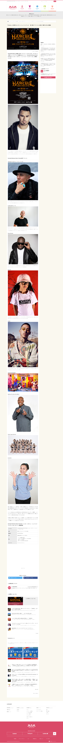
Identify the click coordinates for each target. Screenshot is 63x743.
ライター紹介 (48, 738)
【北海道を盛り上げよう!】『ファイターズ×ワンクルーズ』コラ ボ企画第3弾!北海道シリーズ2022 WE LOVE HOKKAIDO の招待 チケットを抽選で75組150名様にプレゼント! (48, 50)
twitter (45, 733)
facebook (14, 733)
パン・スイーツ (29, 715)
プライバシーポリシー (22, 738)
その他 (47, 712)
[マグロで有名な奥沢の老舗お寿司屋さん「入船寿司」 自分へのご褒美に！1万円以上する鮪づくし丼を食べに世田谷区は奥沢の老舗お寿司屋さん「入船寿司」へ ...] (9, 620)
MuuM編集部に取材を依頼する (48, 77)
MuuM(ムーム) (13, 7)
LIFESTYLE (52, 9)
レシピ (27, 718)
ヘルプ (28, 738)
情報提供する (35, 738)
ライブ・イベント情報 (39, 711)
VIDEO (8, 709)
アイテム (18, 711)
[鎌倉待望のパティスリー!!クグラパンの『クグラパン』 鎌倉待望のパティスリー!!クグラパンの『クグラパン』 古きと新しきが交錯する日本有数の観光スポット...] (9, 630)
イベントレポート (38, 709)
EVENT (45, 9)
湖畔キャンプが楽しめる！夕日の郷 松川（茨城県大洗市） (48, 45)
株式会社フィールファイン (53, 741)
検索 (54, 1)
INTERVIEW (22, 9)
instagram (30, 733)
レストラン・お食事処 (29, 711)
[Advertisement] (23, 570)
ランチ (27, 709)
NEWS (9, 711)
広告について (41, 738)
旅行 (46, 709)
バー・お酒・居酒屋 (29, 712)
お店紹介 (18, 709)
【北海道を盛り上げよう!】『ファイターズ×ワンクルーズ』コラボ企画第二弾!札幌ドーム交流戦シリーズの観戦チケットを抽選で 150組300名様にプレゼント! (48, 65)
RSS (54, 733)
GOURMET (37, 9)
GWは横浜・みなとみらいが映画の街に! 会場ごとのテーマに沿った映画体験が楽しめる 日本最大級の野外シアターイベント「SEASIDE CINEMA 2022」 (48, 60)
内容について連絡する (35, 693)
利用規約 (15, 738)
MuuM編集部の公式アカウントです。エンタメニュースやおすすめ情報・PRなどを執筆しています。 (48, 74)
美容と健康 (47, 711)
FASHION (29, 9)
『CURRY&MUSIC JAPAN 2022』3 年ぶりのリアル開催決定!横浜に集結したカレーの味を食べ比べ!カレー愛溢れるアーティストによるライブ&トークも (48, 55)
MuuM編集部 (36, 51)
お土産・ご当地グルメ (29, 716)
